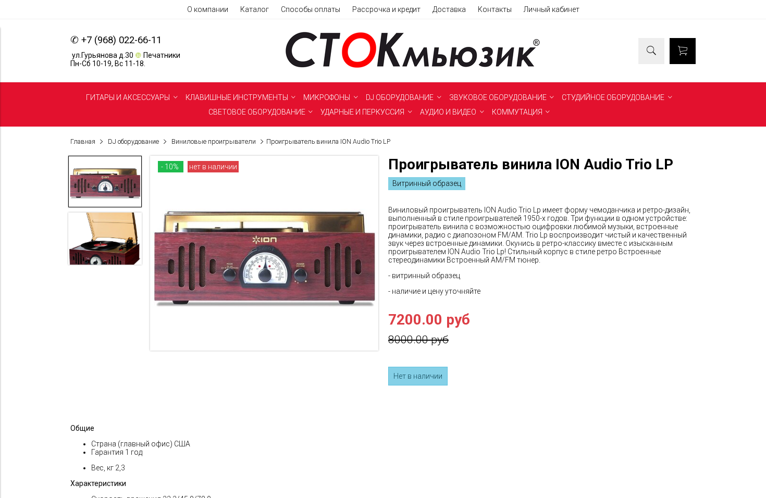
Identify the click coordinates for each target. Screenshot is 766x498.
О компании (207, 9)
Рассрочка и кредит (386, 9)
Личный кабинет (551, 9)
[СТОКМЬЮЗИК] (412, 68)
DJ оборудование (133, 141)
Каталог (254, 9)
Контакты (495, 9)
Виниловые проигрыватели (213, 141)
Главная (82, 141)
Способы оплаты (310, 9)
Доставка (449, 9)
